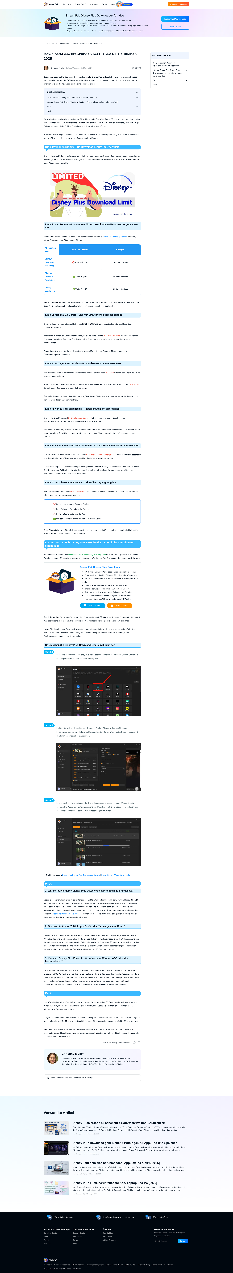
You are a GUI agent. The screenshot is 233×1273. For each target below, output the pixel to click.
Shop (46, 1237)
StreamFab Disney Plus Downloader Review (81, 875)
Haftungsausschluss (62, 1265)
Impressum (48, 1265)
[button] (178, 4)
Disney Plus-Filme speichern (115, 237)
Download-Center (50, 1233)
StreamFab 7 (80, 4)
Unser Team (107, 1237)
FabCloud (47, 1243)
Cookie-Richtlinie (158, 1265)
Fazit (49, 111)
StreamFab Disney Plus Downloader (100, 567)
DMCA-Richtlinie (78, 1265)
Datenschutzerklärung (114, 1265)
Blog (113, 4)
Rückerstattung (144, 1265)
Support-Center (79, 1233)
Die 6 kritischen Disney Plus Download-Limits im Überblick (72, 97)
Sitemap (170, 1265)
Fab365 (46, 1240)
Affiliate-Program (109, 1240)
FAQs (104, 4)
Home (46, 43)
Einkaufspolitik (130, 1265)
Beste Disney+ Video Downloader (115, 875)
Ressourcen (77, 1237)
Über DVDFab (108, 1233)
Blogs (53, 43)
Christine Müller (57, 68)
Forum (75, 1240)
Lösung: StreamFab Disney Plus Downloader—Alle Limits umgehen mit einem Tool (82, 102)
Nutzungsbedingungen (95, 1265)
